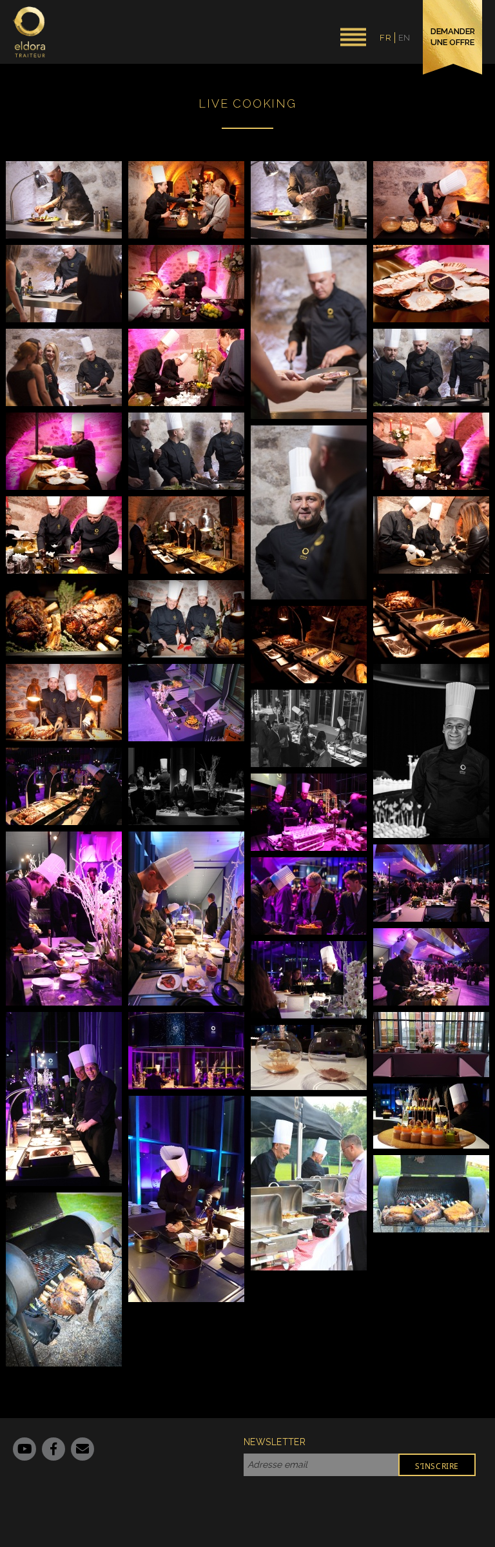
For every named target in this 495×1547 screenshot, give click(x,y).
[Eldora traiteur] (29, 31)
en (404, 38)
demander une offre (453, 36)
